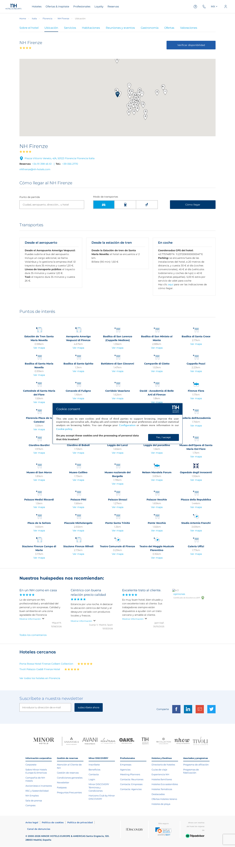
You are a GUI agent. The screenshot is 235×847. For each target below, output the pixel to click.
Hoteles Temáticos (162, 789)
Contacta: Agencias (131, 789)
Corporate (30, 764)
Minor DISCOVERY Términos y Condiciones (99, 787)
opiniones (179, 594)
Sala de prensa (33, 800)
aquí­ (170, 284)
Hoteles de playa (161, 804)
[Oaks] (126, 741)
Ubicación (51, 27)
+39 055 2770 (70, 163)
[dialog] (118, 423)
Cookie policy (64, 429)
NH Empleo (32, 795)
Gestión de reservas (68, 772)
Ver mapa (39, 347)
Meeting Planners (130, 774)
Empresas (125, 764)
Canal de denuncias (38, 829)
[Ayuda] (195, 6)
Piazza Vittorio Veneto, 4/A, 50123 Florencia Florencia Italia (59, 158)
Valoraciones (188, 27)
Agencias (125, 769)
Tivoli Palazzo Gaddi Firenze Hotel (39, 669)
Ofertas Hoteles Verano (164, 799)
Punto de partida (29, 197)
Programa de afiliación (196, 764)
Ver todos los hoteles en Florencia (39, 678)
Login (92, 779)
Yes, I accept (163, 437)
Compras (30, 805)
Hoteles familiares (162, 779)
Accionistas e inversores (38, 785)
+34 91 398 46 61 (42, 163)
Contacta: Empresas (131, 784)
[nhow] (181, 741)
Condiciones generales (69, 777)
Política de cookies (53, 822)
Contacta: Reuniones (131, 779)
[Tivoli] (200, 741)
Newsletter (63, 782)
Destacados (158, 794)
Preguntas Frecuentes (69, 792)
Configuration (127, 425)
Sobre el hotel (29, 27)
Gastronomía (149, 27)
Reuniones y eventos (120, 27)
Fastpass (62, 787)
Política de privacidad (80, 822)
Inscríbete (94, 764)
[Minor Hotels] (43, 741)
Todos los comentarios (33, 635)
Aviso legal (31, 822)
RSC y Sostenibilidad (37, 790)
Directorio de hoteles (163, 764)
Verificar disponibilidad (191, 45)
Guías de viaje (159, 769)
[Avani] (89, 741)
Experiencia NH (160, 774)
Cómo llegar (192, 204)
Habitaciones (91, 27)
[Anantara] (71, 741)
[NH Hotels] (145, 741)
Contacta (94, 774)
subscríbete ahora (88, 707)
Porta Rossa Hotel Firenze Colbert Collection (46, 663)
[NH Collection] (163, 741)
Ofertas (169, 27)
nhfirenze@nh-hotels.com (34, 169)
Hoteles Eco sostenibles (165, 784)
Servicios (70, 27)
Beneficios (94, 769)
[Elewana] (108, 741)
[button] (117, 94)
